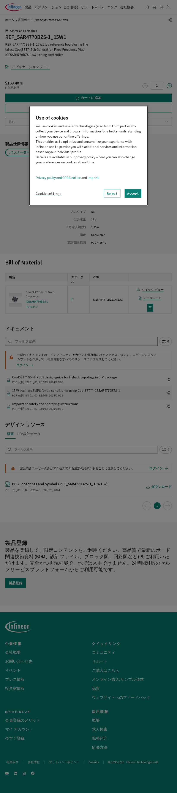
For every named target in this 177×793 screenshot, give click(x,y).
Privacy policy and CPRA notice (58, 177)
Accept (133, 193)
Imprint (93, 177)
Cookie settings (49, 193)
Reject (112, 193)
